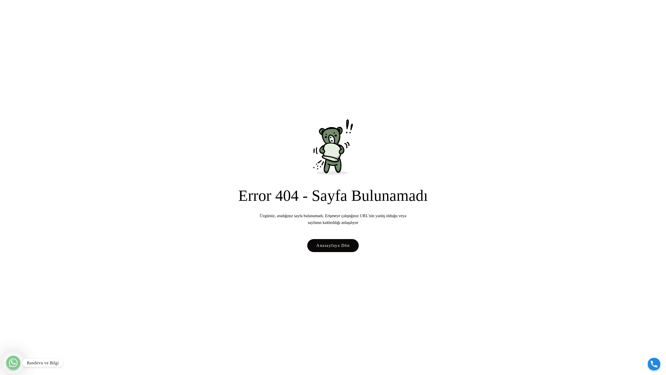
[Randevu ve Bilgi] (13, 363)
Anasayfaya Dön (333, 245)
